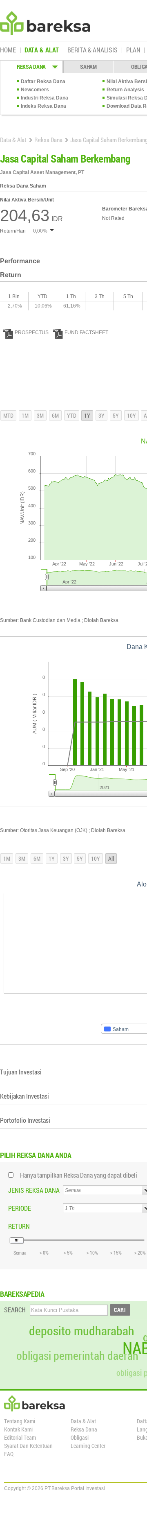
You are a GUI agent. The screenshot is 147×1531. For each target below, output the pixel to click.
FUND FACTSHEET (86, 332)
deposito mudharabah (81, 1331)
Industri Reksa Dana (44, 98)
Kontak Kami (18, 1429)
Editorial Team (20, 1437)
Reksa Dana (48, 139)
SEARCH (15, 1309)
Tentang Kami (19, 1421)
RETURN (19, 1226)
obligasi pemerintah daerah (77, 1355)
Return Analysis (125, 90)
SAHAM (88, 66)
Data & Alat (13, 139)
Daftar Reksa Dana (43, 81)
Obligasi (80, 1437)
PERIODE (19, 1208)
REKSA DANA (31, 66)
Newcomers (35, 90)
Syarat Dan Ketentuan (28, 1446)
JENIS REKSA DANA (34, 1190)
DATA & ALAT (41, 50)
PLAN (133, 50)
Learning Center (88, 1446)
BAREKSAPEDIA (22, 1294)
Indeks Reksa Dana (43, 106)
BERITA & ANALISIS (92, 50)
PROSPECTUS (32, 332)
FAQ (8, 1454)
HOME (8, 50)
